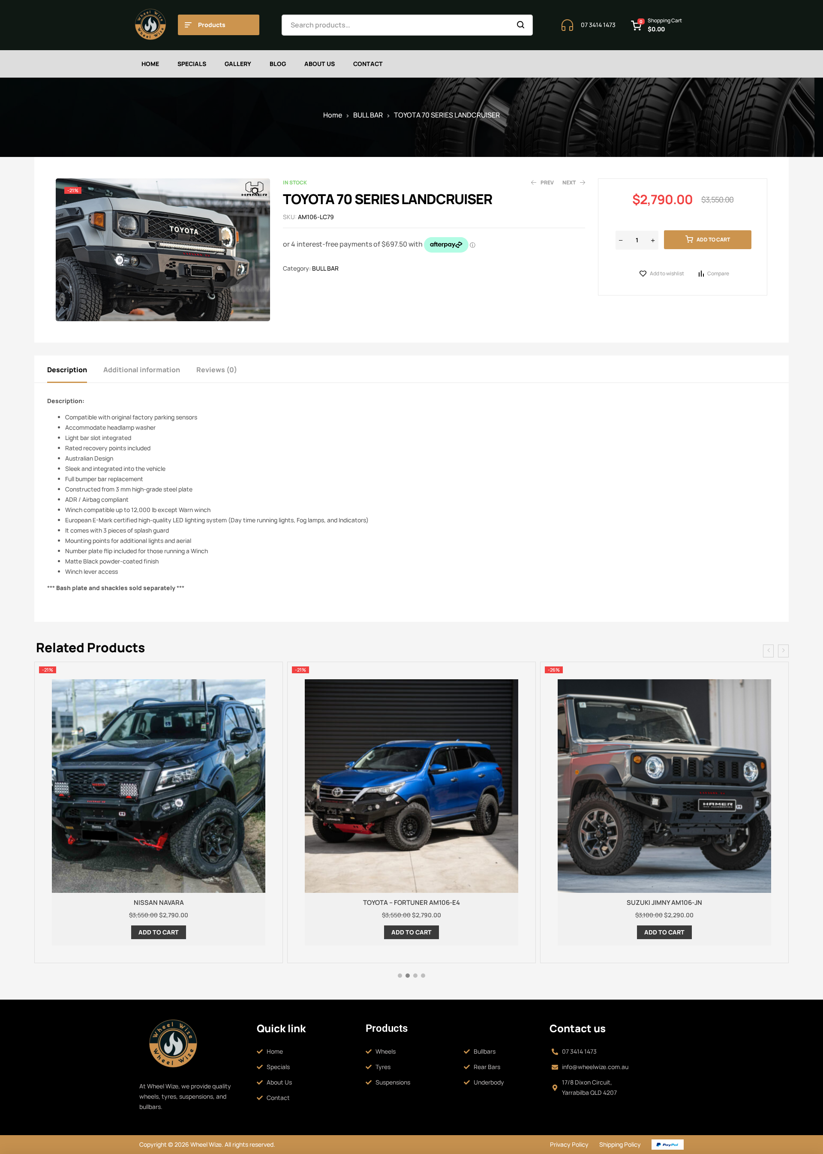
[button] (255, 191)
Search (521, 25)
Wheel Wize (205, 1144)
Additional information (141, 369)
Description (67, 369)
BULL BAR (368, 115)
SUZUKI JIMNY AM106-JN (664, 902)
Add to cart (713, 239)
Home (332, 115)
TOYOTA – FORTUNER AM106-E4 (411, 902)
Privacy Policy (569, 1144)
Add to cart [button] (158, 932)
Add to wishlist (667, 273)
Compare (718, 273)
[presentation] (768, 651)
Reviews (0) (216, 369)
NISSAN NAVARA (159, 902)
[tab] (74, 369)
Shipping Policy (620, 1144)
